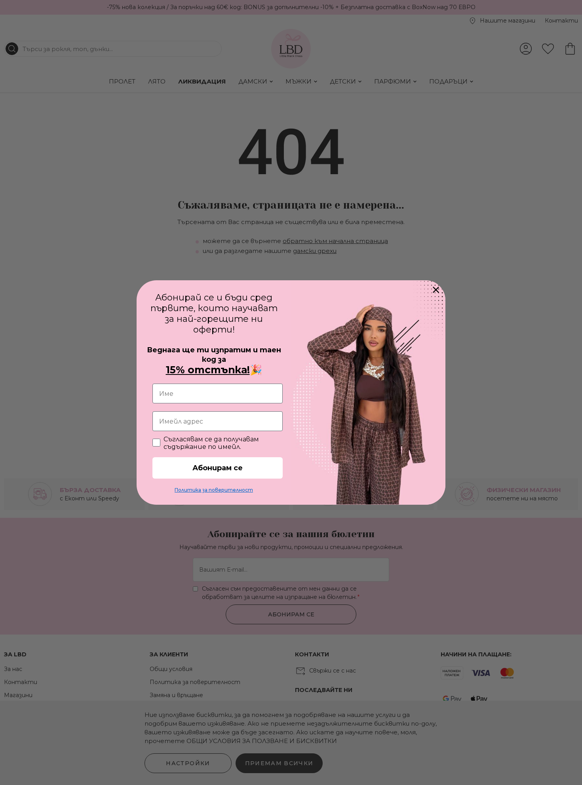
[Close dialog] (436, 289)
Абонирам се (217, 468)
